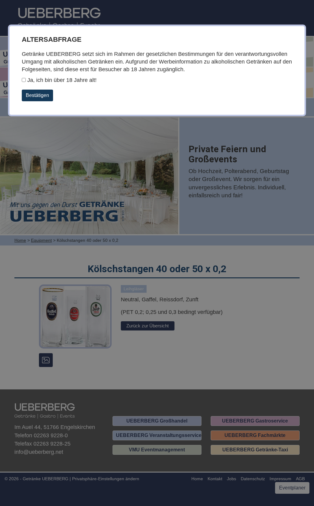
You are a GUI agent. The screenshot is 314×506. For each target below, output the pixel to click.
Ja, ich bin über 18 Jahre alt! (61, 80)
